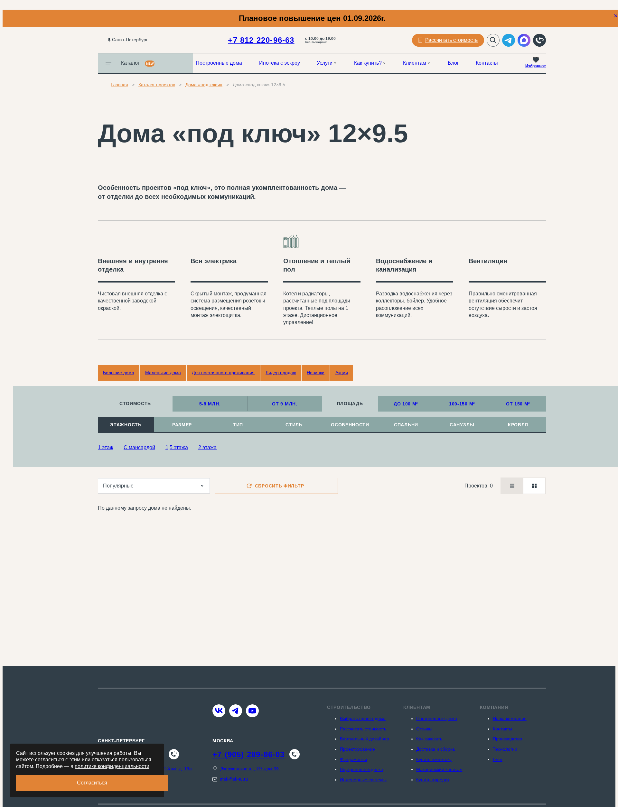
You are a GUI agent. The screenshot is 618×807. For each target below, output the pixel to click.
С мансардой (139, 447)
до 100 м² (406, 403)
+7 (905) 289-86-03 (248, 754)
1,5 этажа (176, 447)
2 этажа (207, 447)
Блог (453, 63)
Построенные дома (219, 63)
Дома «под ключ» (203, 84)
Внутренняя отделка (361, 769)
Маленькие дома (163, 372)
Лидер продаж (281, 372)
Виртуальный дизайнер (364, 738)
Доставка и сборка (435, 749)
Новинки (315, 372)
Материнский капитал (439, 769)
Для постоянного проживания (223, 372)
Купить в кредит (432, 779)
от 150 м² (518, 403)
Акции (341, 372)
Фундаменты (353, 759)
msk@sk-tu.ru (234, 779)
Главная (119, 84)
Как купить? (368, 63)
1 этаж (105, 447)
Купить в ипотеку (434, 759)
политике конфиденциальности (112, 766)
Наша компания (510, 718)
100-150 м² (462, 403)
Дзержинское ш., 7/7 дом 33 (249, 768)
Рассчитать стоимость (363, 728)
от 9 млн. (284, 403)
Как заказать (429, 738)
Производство (507, 738)
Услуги (324, 63)
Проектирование (357, 749)
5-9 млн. (210, 403)
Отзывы (424, 728)
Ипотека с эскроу (279, 63)
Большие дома (118, 372)
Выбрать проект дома (363, 718)
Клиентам (414, 63)
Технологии (505, 749)
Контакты (487, 63)
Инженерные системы (363, 779)
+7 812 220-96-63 (261, 40)
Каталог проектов (156, 84)
